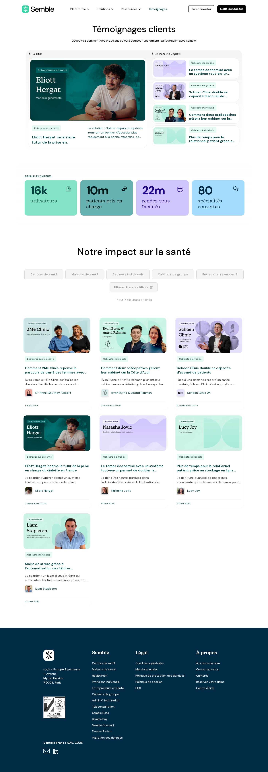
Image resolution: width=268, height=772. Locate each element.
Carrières (202, 676)
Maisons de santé (104, 669)
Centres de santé (103, 663)
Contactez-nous (207, 669)
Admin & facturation (105, 700)
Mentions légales (146, 669)
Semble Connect (103, 725)
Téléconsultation (103, 707)
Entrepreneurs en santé (108, 688)
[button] (80, 9)
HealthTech (99, 676)
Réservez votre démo (210, 682)
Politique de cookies (148, 682)
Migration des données (107, 738)
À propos (206, 652)
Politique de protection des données (160, 676)
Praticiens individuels (106, 682)
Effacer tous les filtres (131, 287)
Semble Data (100, 713)
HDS (138, 688)
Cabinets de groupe (105, 694)
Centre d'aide (205, 688)
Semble (100, 652)
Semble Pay (99, 719)
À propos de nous (208, 663)
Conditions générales (149, 663)
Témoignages (157, 9)
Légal (141, 652)
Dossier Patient (102, 731)
